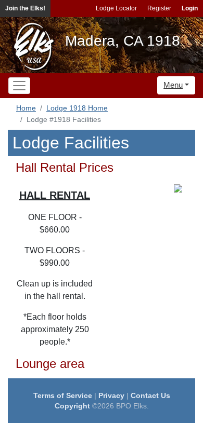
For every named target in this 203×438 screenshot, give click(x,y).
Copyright (72, 406)
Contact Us (150, 395)
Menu (173, 84)
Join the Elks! (25, 8)
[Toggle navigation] (19, 85)
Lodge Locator (116, 8)
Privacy (111, 395)
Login (190, 8)
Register (159, 8)
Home (26, 108)
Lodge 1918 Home (77, 108)
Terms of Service (62, 395)
